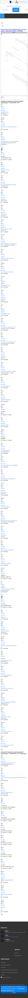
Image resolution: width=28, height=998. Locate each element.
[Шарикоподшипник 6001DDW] (14, 698)
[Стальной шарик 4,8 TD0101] (14, 584)
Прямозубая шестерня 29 (7, 550)
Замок (2, 878)
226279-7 (3, 548)
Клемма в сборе (5, 170)
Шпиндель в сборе (5, 716)
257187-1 (3, 533)
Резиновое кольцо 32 (6, 660)
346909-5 (3, 776)
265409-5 (3, 242)
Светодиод (3, 214)
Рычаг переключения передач (8, 184)
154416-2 (3, 562)
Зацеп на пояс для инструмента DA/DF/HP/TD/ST (13, 777)
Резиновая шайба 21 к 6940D (8, 371)
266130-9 (3, 139)
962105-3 (3, 340)
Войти (16, 953)
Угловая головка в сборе (7, 258)
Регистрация (18, 955)
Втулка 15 (3, 356)
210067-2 (3, 284)
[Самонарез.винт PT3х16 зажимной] (14, 137)
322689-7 (3, 398)
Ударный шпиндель (6, 399)
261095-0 (3, 370)
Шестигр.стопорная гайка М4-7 (9, 127)
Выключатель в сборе (6, 229)
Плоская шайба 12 (5, 507)
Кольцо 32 (3, 535)
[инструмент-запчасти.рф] (14, 6)
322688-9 (3, 423)
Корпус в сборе (5, 112)
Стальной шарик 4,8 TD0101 (8, 589)
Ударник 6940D (4, 425)
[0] (24, 10)
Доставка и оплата (6, 965)
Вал (2, 909)
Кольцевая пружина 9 (6, 675)
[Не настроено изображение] (14, 108)
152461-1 (3, 257)
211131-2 (3, 700)
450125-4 (3, 197)
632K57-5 (3, 227)
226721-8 (3, 687)
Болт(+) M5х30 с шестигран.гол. (9, 243)
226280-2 (3, 519)
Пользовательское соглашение (9, 970)
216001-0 (3, 449)
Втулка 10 (3, 299)
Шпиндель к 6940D (5, 563)
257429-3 (3, 355)
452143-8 (3, 907)
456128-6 (3, 791)
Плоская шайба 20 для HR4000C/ (9, 465)
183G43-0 (3, 110)
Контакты (3, 962)
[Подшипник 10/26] (14, 281)
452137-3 (3, 893)
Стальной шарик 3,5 (6, 450)
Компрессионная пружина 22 (8, 478)
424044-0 (3, 658)
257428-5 (3, 297)
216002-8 (3, 587)
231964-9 (3, 730)
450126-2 (3, 183)
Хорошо (14, 992)
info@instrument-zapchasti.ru (11, 936)
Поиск (16, 9)
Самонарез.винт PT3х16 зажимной (10, 141)
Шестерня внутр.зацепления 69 (9, 520)
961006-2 (3, 325)
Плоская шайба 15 (5, 386)
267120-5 (3, 384)
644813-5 (3, 168)
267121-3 (3, 463)
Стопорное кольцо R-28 (7, 745)
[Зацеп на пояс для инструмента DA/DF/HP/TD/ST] (14, 773)
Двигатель (3, 492)
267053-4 (3, 505)
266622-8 (3, 761)
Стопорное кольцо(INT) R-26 (8, 342)
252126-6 (3, 125)
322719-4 (3, 615)
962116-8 (3, 743)
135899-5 (3, 715)
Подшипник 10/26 (5, 285)
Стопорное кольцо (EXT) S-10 (8, 327)
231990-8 (3, 673)
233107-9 (3, 477)
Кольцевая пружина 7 (6, 731)
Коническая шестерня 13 (7, 272)
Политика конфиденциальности (9, 972)
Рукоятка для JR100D (6, 894)
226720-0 (3, 270)
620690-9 (3, 212)
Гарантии (3, 967)
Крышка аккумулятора (6, 792)
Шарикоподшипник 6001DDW (8, 702)
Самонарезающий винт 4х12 (8, 763)
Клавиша (3, 199)
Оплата (3, 975)
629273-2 (3, 490)
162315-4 (3, 877)
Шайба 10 (3, 617)
